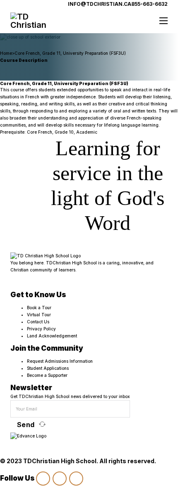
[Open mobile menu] (163, 20)
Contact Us (38, 321)
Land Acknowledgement (52, 335)
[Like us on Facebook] (60, 478)
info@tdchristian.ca (99, 4)
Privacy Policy (41, 328)
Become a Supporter (47, 375)
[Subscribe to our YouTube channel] (76, 478)
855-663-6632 (149, 4)
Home (6, 53)
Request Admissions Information (60, 361)
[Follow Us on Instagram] (43, 478)
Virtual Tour (39, 314)
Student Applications (48, 368)
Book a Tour (39, 307)
